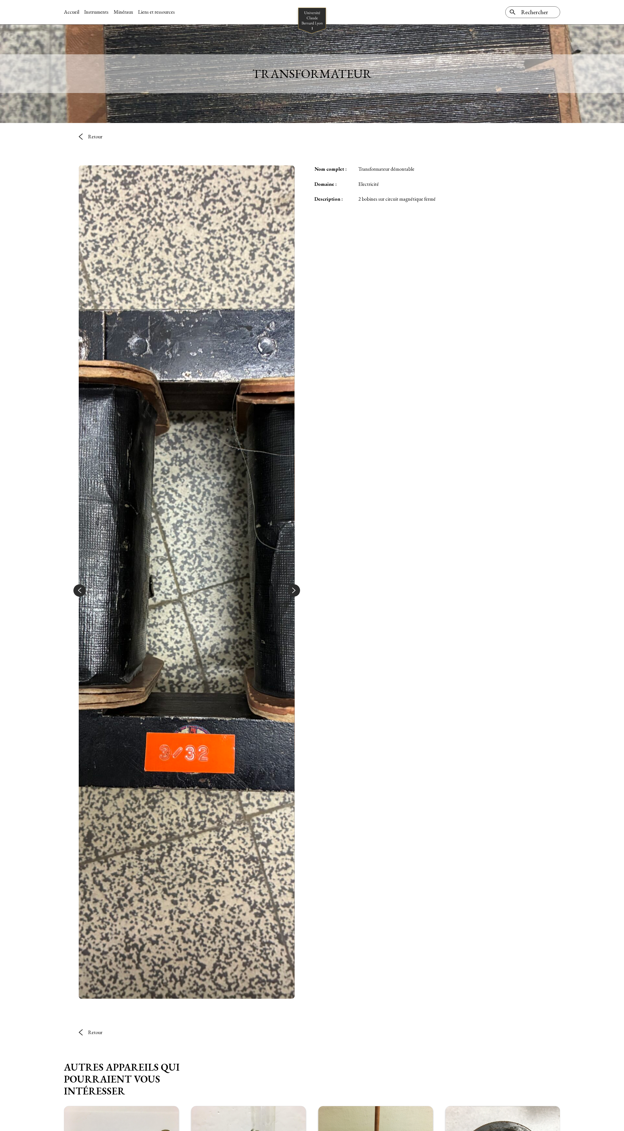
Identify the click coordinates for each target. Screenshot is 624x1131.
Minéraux (123, 12)
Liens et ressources (156, 12)
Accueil (71, 12)
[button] (79, 590)
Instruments (96, 12)
